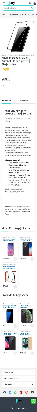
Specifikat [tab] (24, 101)
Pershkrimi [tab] (6, 101)
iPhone (7, 121)
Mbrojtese (17, 55)
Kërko (32, 8)
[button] (33, 22)
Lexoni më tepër (15, 326)
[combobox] (15, 8)
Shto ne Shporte (20, 408)
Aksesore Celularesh (8, 55)
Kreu (3, 15)
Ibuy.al (7, 191)
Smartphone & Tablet (16, 15)
